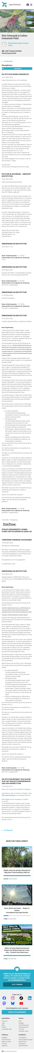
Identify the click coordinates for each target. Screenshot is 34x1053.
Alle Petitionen (6, 1039)
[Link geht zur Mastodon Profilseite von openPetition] (4, 1003)
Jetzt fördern (17, 984)
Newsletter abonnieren (17, 1012)
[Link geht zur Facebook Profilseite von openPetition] (4, 998)
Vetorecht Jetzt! (23, 1031)
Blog (3, 1025)
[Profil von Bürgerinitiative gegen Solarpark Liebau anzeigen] (4, 45)
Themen (4, 1043)
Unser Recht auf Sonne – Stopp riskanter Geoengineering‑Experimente (17, 910)
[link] (31, 5)
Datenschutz (22, 1041)
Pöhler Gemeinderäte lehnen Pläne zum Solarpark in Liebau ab (17, 530)
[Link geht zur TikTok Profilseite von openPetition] (21, 998)
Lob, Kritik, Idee (7, 1029)
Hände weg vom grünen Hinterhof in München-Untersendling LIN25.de (17, 871)
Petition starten (6, 1041)
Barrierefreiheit (23, 1045)
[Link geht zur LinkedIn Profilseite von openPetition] (29, 998)
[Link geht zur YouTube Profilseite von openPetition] (21, 1003)
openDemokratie (24, 1025)
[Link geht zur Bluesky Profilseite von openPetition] (12, 1003)
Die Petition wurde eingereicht (15, 74)
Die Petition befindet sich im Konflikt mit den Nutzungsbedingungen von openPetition (16, 781)
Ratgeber (4, 1037)
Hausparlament (23, 1027)
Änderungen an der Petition (14, 244)
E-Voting (21, 1029)
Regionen (4, 1045)
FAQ (20, 1021)
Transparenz (22, 1037)
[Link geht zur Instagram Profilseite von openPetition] (12, 998)
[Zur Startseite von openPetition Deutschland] (11, 4)
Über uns (4, 1021)
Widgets (21, 1023)
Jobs (3, 1023)
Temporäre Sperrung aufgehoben (17, 540)
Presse (4, 1027)
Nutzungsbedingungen (26, 1039)
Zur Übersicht (8, 61)
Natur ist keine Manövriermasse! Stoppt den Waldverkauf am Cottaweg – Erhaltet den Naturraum (17, 950)
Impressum (22, 1043)
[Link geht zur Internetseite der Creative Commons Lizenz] (3, 1051)
